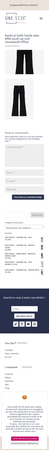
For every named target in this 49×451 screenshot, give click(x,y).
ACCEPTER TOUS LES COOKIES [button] (25, 438)
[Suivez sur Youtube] (28, 324)
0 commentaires (12, 46)
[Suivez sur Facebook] (22, 324)
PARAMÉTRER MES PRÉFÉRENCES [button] (24, 443)
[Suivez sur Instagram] (34, 324)
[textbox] (24, 228)
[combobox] (24, 227)
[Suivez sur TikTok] (15, 324)
